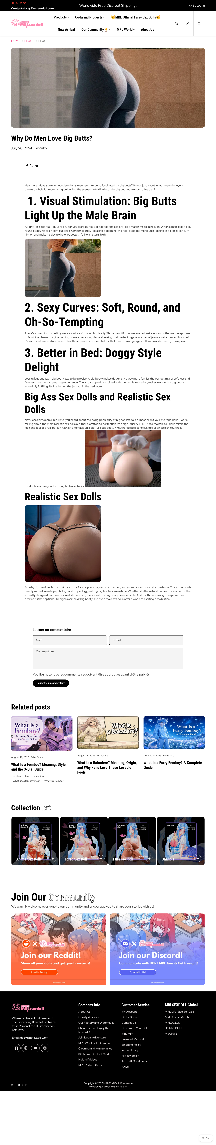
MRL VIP (127, 1033)
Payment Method (133, 1039)
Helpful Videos (87, 1059)
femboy (17, 776)
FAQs (125, 1066)
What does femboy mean (26, 780)
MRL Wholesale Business (94, 1043)
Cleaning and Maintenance (95, 1048)
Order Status (130, 1017)
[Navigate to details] (52, 858)
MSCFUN (171, 1033)
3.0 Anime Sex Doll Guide (94, 1054)
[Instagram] (17, 3)
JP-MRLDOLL (174, 1028)
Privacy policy (130, 1055)
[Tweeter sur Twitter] (31, 165)
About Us (84, 1011)
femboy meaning (34, 776)
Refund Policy (130, 1050)
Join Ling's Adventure (92, 1037)
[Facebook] (13, 3)
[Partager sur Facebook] (27, 165)
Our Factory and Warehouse (96, 1022)
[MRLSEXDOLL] (27, 23)
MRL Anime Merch (177, 1017)
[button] (199, 23)
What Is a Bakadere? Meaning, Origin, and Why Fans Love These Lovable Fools (107, 767)
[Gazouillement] (24, 3)
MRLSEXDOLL (111, 1083)
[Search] (176, 23)
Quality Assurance (89, 1017)
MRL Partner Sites (90, 1065)
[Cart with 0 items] (199, 23)
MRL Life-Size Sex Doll (179, 1011)
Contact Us (129, 1022)
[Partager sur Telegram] (36, 165)
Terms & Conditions (134, 1061)
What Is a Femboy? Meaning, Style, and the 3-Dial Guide (39, 767)
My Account (129, 1011)
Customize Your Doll (135, 1028)
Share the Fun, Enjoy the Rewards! (93, 1030)
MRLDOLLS (172, 1022)
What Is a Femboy (54, 780)
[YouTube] (21, 3)
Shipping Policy (131, 1044)
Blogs (29, 41)
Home (15, 41)
